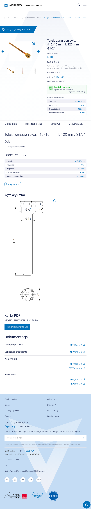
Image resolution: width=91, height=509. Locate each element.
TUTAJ (6, 444)
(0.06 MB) (76, 379)
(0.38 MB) (76, 352)
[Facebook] (7, 479)
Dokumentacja (76, 123)
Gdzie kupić (52, 399)
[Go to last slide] (3, 51)
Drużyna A (51, 405)
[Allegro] (38, 479)
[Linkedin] (30, 479)
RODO (7, 465)
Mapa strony (52, 410)
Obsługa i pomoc (12, 410)
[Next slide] (38, 51)
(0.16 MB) (77, 384)
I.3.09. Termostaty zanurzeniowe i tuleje (24, 17)
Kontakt (8, 416)
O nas (7, 405)
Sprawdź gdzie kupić (76, 92)
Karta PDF (55, 123)
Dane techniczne (33, 123)
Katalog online (11, 399)
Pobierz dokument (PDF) (17, 327)
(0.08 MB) (76, 364)
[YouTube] (22, 479)
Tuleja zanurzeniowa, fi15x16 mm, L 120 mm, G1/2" (65, 17)
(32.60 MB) (76, 368)
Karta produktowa (14, 344)
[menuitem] (11, 70)
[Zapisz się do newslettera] (82, 438)
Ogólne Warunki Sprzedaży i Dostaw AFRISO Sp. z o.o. (25, 471)
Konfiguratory (53, 416)
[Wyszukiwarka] (79, 5)
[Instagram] (14, 479)
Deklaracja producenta (16, 351)
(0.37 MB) (76, 345)
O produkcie (11, 123)
